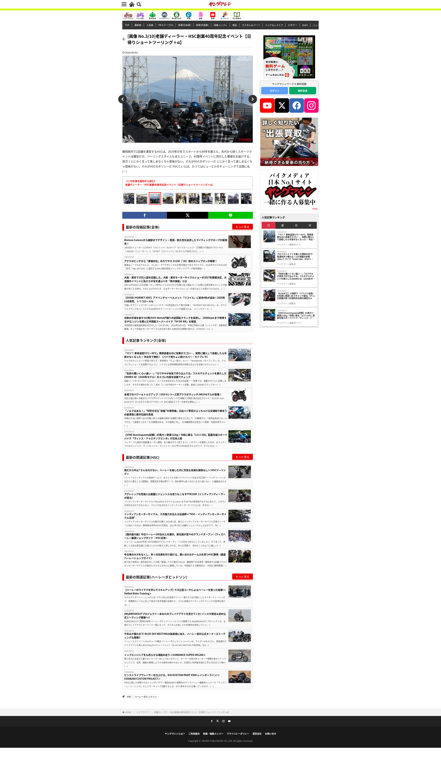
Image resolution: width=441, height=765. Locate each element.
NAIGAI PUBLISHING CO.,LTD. (217, 740)
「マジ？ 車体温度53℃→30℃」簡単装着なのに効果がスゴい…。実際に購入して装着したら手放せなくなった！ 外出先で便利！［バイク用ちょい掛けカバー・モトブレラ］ (175, 354)
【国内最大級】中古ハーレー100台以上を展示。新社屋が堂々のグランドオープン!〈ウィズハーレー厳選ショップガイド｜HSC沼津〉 (174, 536)
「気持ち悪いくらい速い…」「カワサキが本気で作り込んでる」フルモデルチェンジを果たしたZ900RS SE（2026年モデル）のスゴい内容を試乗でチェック (175, 375)
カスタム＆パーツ (251, 25)
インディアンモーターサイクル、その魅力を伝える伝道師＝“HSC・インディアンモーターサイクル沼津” (175, 515)
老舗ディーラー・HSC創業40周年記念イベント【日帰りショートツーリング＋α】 (192, 712)
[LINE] (230, 215)
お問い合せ (270, 733)
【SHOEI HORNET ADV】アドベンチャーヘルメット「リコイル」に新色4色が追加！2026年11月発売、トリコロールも (174, 299)
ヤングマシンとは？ (175, 733)
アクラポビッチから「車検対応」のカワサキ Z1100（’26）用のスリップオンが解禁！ (170, 261)
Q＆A (305, 25)
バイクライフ (142, 712)
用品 (234, 25)
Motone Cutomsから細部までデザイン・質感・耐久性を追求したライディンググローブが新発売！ (175, 241)
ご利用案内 (194, 733)
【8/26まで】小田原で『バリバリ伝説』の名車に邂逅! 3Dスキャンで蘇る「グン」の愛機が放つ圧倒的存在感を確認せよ (296, 296)
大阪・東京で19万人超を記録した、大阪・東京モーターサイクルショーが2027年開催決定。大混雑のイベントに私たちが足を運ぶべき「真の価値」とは (175, 279)
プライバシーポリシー (238, 733)
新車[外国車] (202, 25)
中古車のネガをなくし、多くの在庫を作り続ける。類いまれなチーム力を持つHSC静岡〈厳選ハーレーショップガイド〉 (175, 556)
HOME (128, 712)
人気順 (149, 25)
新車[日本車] (184, 25)
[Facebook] (144, 215)
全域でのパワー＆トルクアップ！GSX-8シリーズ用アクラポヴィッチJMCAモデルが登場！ (173, 394)
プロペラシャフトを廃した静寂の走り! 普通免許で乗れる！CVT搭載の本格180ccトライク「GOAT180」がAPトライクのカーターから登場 (295, 256)
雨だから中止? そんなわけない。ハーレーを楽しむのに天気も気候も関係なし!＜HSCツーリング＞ (175, 471)
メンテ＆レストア (274, 25)
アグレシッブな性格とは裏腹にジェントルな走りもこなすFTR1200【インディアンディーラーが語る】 (174, 495)
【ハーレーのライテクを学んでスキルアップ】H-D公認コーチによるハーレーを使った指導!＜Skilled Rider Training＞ (175, 591)
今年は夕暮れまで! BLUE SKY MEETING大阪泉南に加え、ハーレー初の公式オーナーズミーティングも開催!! (174, 635)
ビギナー (292, 25)
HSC (129, 696)
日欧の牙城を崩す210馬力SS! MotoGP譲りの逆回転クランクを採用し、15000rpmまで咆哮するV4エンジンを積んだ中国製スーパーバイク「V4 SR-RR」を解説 (175, 319)
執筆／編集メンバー (213, 733)
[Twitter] (187, 215)
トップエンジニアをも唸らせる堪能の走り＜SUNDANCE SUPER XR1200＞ (165, 655)
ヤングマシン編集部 (286, 264)
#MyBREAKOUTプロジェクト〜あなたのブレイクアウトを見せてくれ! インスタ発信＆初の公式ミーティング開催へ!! (175, 615)
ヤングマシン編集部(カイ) (289, 245)
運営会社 (257, 733)
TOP (127, 25)
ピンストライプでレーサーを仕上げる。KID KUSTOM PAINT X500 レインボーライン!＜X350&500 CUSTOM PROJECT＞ (172, 676)
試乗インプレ (220, 25)
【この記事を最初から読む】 (169, 182)
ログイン (274, 90)
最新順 (138, 25)
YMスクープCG (165, 25)
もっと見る (242, 227)
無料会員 (302, 90)
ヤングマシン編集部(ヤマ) (289, 323)
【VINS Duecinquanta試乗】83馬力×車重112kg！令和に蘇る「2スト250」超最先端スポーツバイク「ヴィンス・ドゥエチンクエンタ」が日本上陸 (175, 436)
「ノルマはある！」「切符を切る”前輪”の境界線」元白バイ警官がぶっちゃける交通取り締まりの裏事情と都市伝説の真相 (175, 412)
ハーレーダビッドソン (146, 696)
